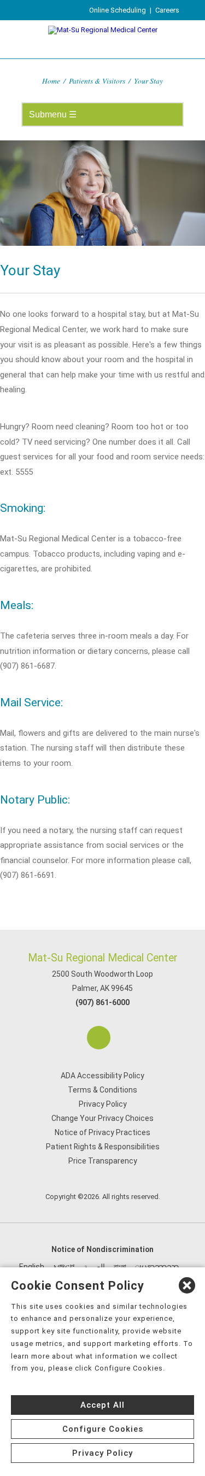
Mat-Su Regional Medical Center (103, 958)
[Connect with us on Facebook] (98, 1037)
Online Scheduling (117, 10)
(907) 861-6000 (102, 1002)
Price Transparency (102, 1160)
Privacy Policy (103, 1104)
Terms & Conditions (102, 1089)
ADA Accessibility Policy (102, 1075)
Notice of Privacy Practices (102, 1132)
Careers (167, 10)
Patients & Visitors (97, 80)
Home (51, 80)
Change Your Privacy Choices (102, 1118)
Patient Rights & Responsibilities (103, 1146)
